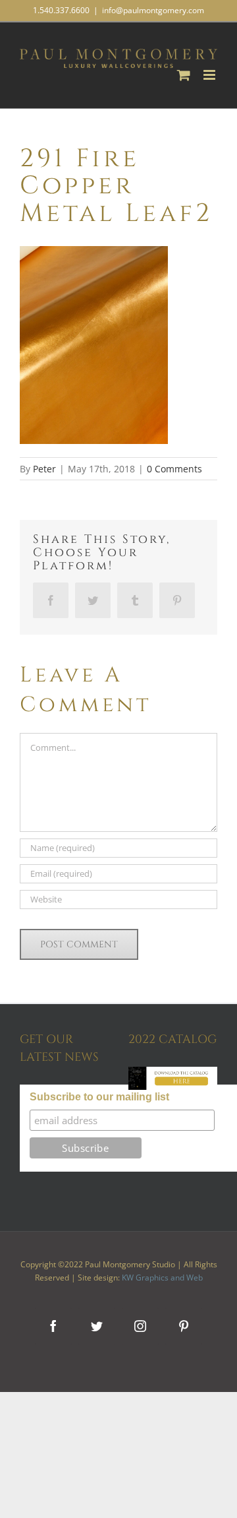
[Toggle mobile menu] (210, 75)
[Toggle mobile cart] (183, 75)
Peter (44, 468)
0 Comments (174, 468)
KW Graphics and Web (162, 1277)
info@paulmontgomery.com (153, 10)
